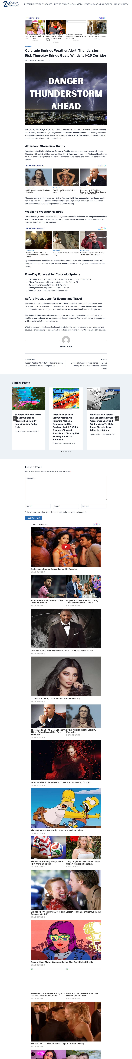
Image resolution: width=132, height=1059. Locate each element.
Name (29, 506)
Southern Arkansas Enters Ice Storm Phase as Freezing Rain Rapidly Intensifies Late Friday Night (28, 420)
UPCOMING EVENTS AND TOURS (38, 4)
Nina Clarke (21, 431)
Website (85, 506)
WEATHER (28, 46)
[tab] (61, 451)
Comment (30, 478)
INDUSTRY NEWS (121, 4)
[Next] (117, 418)
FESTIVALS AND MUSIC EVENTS (98, 4)
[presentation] (28, 398)
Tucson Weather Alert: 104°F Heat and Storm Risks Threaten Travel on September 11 (44, 362)
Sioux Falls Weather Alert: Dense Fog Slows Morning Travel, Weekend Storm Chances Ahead (89, 364)
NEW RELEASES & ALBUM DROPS (68, 4)
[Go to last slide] (15, 418)
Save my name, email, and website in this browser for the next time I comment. (56, 512)
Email (57, 506)
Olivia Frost (31, 60)
